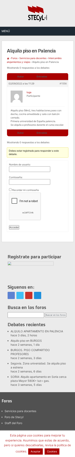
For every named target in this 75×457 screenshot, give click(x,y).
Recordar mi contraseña (25, 190)
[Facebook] (11, 295)
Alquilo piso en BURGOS (26, 340)
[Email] (37, 295)
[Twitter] (20, 295)
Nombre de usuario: (20, 164)
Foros (14, 58)
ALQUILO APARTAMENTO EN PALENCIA (37, 331)
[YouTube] (28, 295)
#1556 (63, 83)
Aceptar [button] (35, 451)
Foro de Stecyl (14, 417)
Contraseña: (16, 177)
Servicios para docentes (32, 58)
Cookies (52, 451)
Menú (6, 31)
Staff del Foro (13, 423)
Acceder (14, 227)
